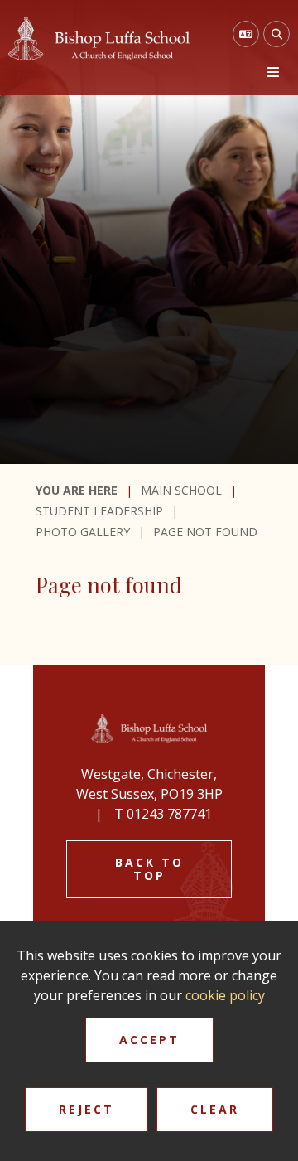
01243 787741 (169, 814)
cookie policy (225, 995)
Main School (181, 490)
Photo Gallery (83, 531)
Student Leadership (99, 511)
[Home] (99, 38)
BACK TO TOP (149, 868)
